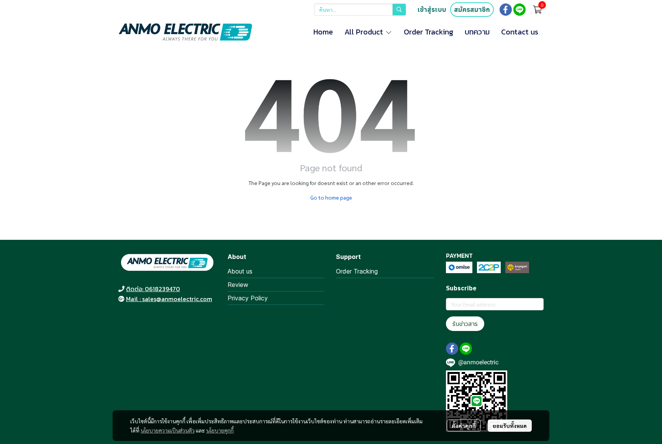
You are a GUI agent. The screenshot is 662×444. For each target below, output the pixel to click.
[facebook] (506, 9)
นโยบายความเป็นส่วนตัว (168, 430)
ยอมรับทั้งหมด (510, 425)
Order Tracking (357, 271)
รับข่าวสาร (465, 324)
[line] (519, 9)
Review (238, 284)
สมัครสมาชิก (472, 9)
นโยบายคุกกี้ (220, 430)
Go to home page (331, 197)
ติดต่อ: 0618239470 (153, 288)
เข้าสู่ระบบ (432, 9)
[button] (360, 10)
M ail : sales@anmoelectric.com (169, 298)
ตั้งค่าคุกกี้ (464, 425)
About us (240, 271)
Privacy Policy (248, 298)
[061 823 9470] (121, 288)
